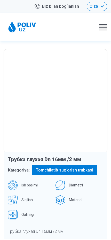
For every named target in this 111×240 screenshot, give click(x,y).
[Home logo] (22, 27)
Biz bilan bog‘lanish (60, 6)
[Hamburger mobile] (103, 27)
